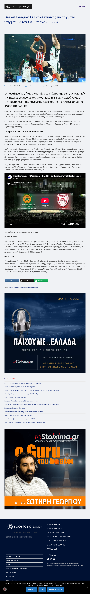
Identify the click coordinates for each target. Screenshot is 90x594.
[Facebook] (48, 559)
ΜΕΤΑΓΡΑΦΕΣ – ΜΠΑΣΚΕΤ (17, 568)
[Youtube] (54, 559)
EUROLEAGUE (12, 560)
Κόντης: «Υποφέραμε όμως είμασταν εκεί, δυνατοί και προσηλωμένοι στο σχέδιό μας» (31, 404)
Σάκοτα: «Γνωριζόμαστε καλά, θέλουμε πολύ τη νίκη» (21, 401)
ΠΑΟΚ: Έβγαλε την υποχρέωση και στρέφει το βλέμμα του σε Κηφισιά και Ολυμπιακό (31, 390)
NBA (8, 564)
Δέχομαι (31, 589)
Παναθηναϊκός (33, 287)
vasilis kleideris (33, 86)
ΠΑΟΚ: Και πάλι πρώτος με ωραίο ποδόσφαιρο (19, 387)
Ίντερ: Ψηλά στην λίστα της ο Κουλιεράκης (18, 415)
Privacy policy (55, 589)
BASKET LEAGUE (14, 86)
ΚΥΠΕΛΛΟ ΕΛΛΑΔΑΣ (55, 533)
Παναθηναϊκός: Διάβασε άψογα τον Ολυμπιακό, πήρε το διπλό (24, 422)
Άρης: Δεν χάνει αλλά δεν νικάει (14, 408)
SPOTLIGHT (11, 573)
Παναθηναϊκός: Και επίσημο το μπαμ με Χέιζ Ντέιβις (21, 394)
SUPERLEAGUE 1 (54, 525)
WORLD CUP (52, 549)
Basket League (14, 287)
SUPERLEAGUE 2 (54, 529)
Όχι (42, 589)
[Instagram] (51, 559)
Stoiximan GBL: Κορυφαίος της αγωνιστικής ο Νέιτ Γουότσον (23, 412)
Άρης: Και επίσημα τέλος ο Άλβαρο (15, 397)
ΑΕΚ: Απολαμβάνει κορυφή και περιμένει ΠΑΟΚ (19, 419)
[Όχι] (87, 587)
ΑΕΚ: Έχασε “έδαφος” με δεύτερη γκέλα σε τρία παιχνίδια (22, 383)
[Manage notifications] (5, 589)
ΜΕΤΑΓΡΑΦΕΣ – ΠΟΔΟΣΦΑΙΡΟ (59, 537)
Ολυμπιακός (24, 287)
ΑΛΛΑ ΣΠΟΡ (11, 577)
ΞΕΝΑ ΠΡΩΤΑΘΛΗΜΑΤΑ (56, 541)
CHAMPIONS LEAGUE (56, 545)
